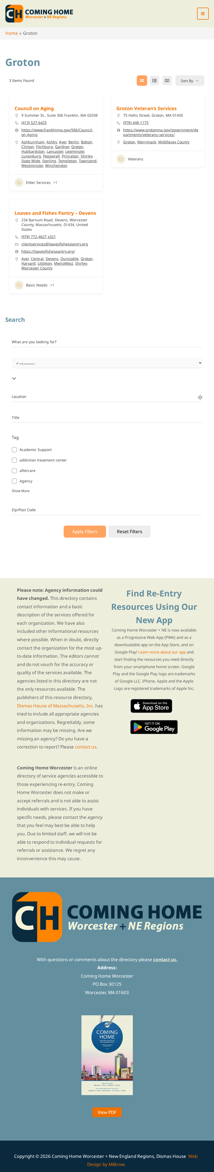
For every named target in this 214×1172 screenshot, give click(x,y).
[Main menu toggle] (203, 14)
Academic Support (36, 449)
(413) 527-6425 (34, 122)
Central (37, 258)
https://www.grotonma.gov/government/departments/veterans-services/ (160, 132)
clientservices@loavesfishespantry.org (54, 244)
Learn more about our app (162, 652)
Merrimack (146, 141)
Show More (20, 490)
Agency (26, 480)
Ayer (62, 141)
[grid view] (142, 80)
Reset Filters (129, 531)
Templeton (67, 160)
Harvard (28, 263)
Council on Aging (34, 108)
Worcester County (36, 268)
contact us (85, 747)
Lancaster (55, 151)
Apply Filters (84, 531)
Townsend (88, 160)
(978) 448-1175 (135, 122)
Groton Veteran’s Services (146, 108)
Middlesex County (173, 141)
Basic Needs (36, 285)
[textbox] (79, 372)
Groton (77, 146)
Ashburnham (32, 141)
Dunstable (70, 258)
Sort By (187, 80)
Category (19, 369)
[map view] (167, 80)
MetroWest (63, 263)
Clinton (27, 146)
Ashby (51, 141)
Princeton (70, 156)
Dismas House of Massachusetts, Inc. (55, 706)
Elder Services (38, 182)
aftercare (27, 470)
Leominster (74, 151)
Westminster (32, 165)
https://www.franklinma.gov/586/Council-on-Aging (57, 132)
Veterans (135, 158)
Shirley (86, 156)
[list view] (154, 80)
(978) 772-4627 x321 (38, 236)
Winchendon (56, 165)
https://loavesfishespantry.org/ (48, 251)
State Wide (30, 160)
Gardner (62, 146)
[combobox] (79, 372)
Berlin (73, 141)
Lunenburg (31, 156)
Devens (52, 258)
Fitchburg (44, 146)
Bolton (86, 141)
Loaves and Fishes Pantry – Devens (55, 213)
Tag (15, 437)
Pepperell (51, 156)
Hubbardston (33, 151)
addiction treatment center (43, 460)
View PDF (107, 1112)
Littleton (45, 263)
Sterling (49, 160)
